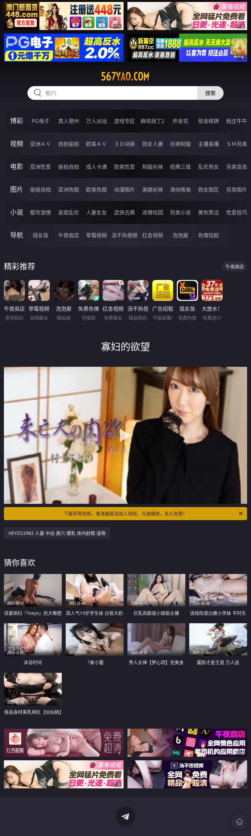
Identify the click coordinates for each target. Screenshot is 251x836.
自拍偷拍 (68, 143)
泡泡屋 (180, 235)
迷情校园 (152, 212)
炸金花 (180, 121)
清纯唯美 (180, 189)
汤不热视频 (124, 235)
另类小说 (180, 212)
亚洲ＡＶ (40, 143)
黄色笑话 (208, 212)
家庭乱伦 (68, 212)
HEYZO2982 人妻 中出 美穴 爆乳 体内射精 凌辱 (57, 533)
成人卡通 (96, 166)
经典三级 (180, 166)
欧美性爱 (124, 166)
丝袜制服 (180, 143)
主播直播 (208, 143)
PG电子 (40, 121)
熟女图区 (208, 189)
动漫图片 (124, 189)
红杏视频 (152, 235)
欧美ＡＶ (96, 143)
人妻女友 (96, 212)
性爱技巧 (236, 212)
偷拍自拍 (68, 166)
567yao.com (125, 76)
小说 (16, 212)
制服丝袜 (152, 166)
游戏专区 (124, 121)
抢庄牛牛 (236, 121)
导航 (16, 235)
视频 (16, 143)
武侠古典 (124, 212)
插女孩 (40, 235)
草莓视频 (96, 235)
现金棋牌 (208, 121)
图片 (16, 189)
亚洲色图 (68, 189)
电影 (16, 166)
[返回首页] (239, 821)
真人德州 (68, 121)
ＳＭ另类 (236, 143)
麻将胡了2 (152, 121)
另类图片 (236, 189)
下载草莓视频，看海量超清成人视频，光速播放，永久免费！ (125, 513)
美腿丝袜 (152, 189)
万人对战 (96, 121)
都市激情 (40, 212)
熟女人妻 (152, 143)
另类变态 (236, 166)
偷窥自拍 (40, 189)
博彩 (16, 120)
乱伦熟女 (208, 166)
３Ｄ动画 (124, 143)
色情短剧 (208, 235)
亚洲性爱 (40, 166)
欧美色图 (96, 189)
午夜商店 (68, 235)
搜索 (210, 93)
